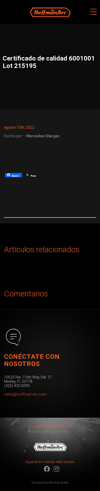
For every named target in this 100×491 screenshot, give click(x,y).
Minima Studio (59, 482)
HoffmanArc (39, 2)
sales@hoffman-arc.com (25, 394)
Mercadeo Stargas (43, 136)
